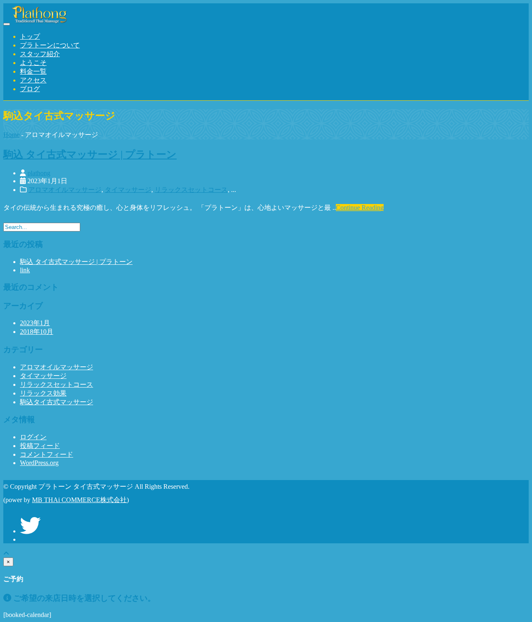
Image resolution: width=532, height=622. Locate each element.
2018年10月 (36, 331)
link (25, 270)
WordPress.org (39, 462)
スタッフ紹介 (40, 53)
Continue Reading (360, 207)
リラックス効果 (43, 393)
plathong (38, 173)
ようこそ (33, 62)
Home (11, 134)
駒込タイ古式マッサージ (56, 402)
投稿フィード (40, 445)
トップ (30, 36)
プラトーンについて (50, 45)
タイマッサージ (128, 189)
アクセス (33, 80)
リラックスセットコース (191, 189)
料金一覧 (33, 71)
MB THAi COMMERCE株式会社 (79, 499)
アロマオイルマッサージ (64, 189)
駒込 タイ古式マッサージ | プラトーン (90, 154)
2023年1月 (35, 322)
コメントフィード (46, 454)
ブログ (30, 88)
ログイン (33, 436)
